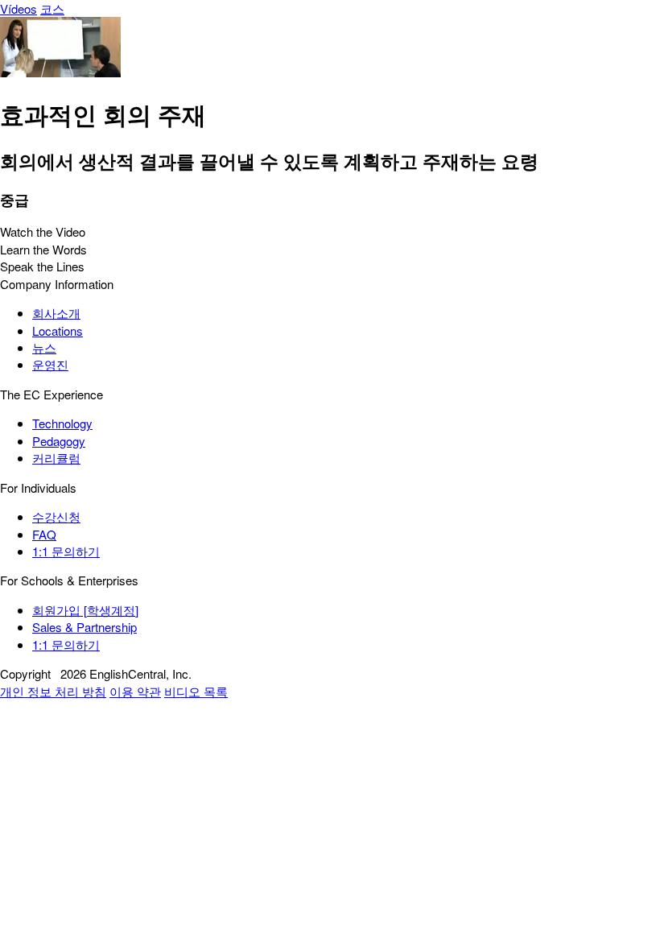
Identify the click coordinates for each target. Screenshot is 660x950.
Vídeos (18, 8)
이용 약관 (135, 691)
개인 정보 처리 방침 (53, 691)
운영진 (50, 364)
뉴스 (44, 347)
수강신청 (56, 516)
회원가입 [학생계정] (85, 609)
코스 (52, 8)
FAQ (44, 534)
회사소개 (56, 312)
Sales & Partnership (84, 626)
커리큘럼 (56, 457)
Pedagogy (58, 440)
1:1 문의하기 (66, 551)
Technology (62, 423)
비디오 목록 (196, 691)
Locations (57, 330)
